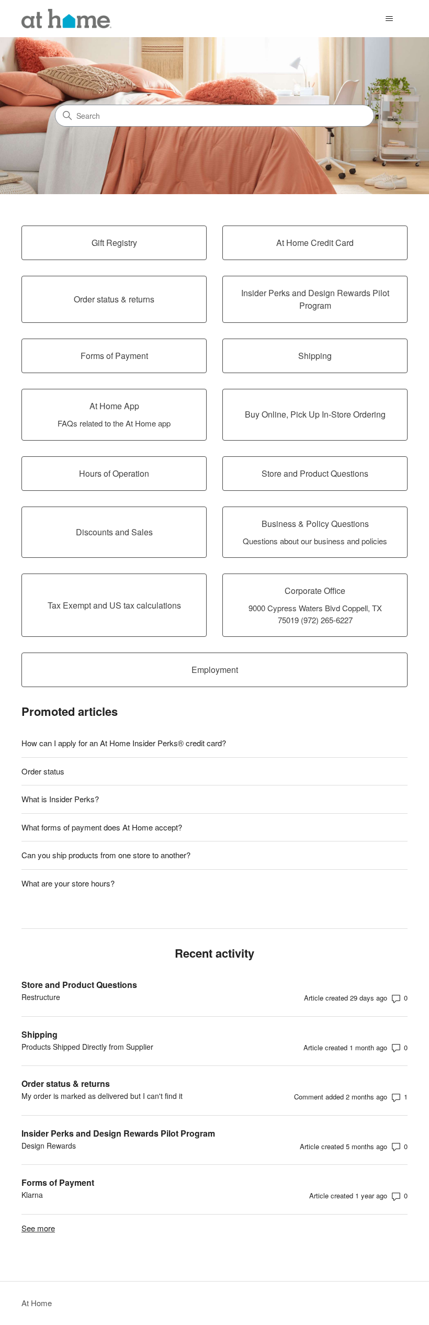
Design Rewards (48, 1145)
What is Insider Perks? (60, 798)
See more (38, 1227)
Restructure (40, 997)
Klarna (32, 1194)
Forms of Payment (57, 1182)
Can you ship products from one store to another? (105, 854)
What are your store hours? (68, 883)
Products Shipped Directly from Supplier (87, 1046)
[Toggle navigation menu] (389, 18)
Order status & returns (65, 1083)
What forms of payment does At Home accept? (101, 827)
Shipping (39, 1034)
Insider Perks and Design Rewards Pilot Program (118, 1133)
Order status (42, 771)
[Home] (66, 18)
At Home (36, 1302)
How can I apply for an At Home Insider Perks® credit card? (123, 742)
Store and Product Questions (79, 985)
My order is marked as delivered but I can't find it (102, 1096)
